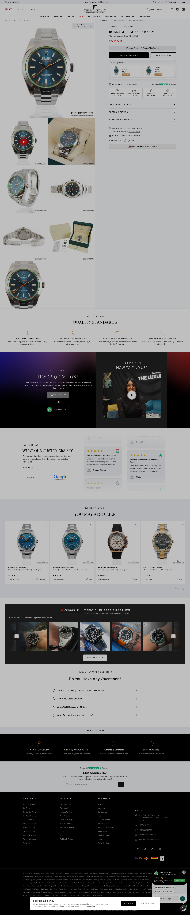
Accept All (128, 903)
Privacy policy (90, 906)
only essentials (147, 903)
